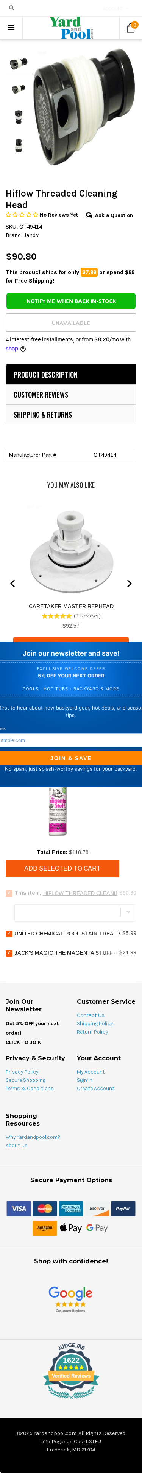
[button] (23, 215)
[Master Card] (45, 1209)
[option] (84, 106)
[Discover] (97, 1209)
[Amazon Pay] (45, 1228)
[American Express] (71, 1209)
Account (113, 8)
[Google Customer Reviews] (70, 1299)
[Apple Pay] (71, 1228)
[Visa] (18, 1209)
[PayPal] (123, 1209)
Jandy (31, 235)
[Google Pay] (97, 1228)
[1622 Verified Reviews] (71, 1401)
